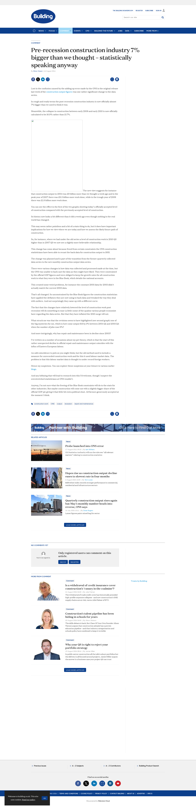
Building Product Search (149, 766)
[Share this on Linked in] (43, 79)
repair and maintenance (84, 404)
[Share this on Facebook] (33, 79)
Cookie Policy (87, 794)
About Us (130, 794)
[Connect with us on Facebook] (78, 783)
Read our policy (28, 799)
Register (139, 10)
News (68, 442)
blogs (33, 369)
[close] (119, 74)
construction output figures (59, 91)
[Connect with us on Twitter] (86, 783)
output (59, 404)
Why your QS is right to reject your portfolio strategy (86, 646)
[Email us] (102, 783)
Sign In (158, 10)
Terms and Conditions (68, 794)
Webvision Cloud (104, 801)
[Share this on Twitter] (38, 79)
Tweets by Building (139, 581)
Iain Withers (90, 449)
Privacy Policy (101, 794)
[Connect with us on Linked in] (94, 783)
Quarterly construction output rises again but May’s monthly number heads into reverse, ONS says (91, 504)
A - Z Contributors (113, 766)
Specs (149, 794)
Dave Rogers (88, 510)
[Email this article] (48, 79)
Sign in (88, 74)
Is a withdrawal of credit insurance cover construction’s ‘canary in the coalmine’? (90, 586)
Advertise (141, 794)
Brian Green (38, 71)
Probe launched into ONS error (84, 446)
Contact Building (117, 794)
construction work (41, 404)
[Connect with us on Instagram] (110, 783)
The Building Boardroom (123, 10)
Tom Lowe (89, 480)
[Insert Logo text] (43, 22)
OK (44, 798)
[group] (152, 31)
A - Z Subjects (78, 766)
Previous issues (40, 766)
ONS (52, 404)
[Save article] (117, 79)
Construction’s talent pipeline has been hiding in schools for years (89, 615)
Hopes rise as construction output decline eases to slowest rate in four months (91, 474)
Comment (35, 43)
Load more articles (75, 525)
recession (68, 404)
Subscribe (149, 10)
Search (162, 17)
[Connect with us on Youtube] (118, 783)
